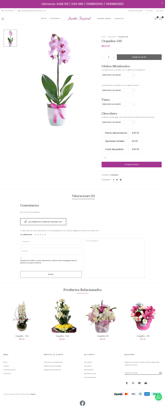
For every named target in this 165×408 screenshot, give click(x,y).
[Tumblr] (127, 383)
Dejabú (33, 394)
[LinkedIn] (120, 180)
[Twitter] (117, 180)
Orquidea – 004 (62, 336)
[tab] (83, 196)
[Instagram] (133, 383)
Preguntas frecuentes (135, 11)
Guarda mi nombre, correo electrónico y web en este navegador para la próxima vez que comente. (48, 262)
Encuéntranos (9, 11)
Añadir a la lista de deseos (105, 158)
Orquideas (112, 37)
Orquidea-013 (102, 336)
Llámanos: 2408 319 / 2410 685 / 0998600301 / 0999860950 (82, 4)
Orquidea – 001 (143, 336)
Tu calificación (26, 235)
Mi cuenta (160, 11)
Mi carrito (149, 11)
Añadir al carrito (139, 57)
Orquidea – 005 (22, 336)
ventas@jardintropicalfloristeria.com (33, 11)
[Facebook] (113, 180)
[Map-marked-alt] (145, 383)
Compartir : (106, 180)
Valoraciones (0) (83, 196)
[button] (161, 18)
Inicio (103, 37)
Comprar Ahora (132, 164)
